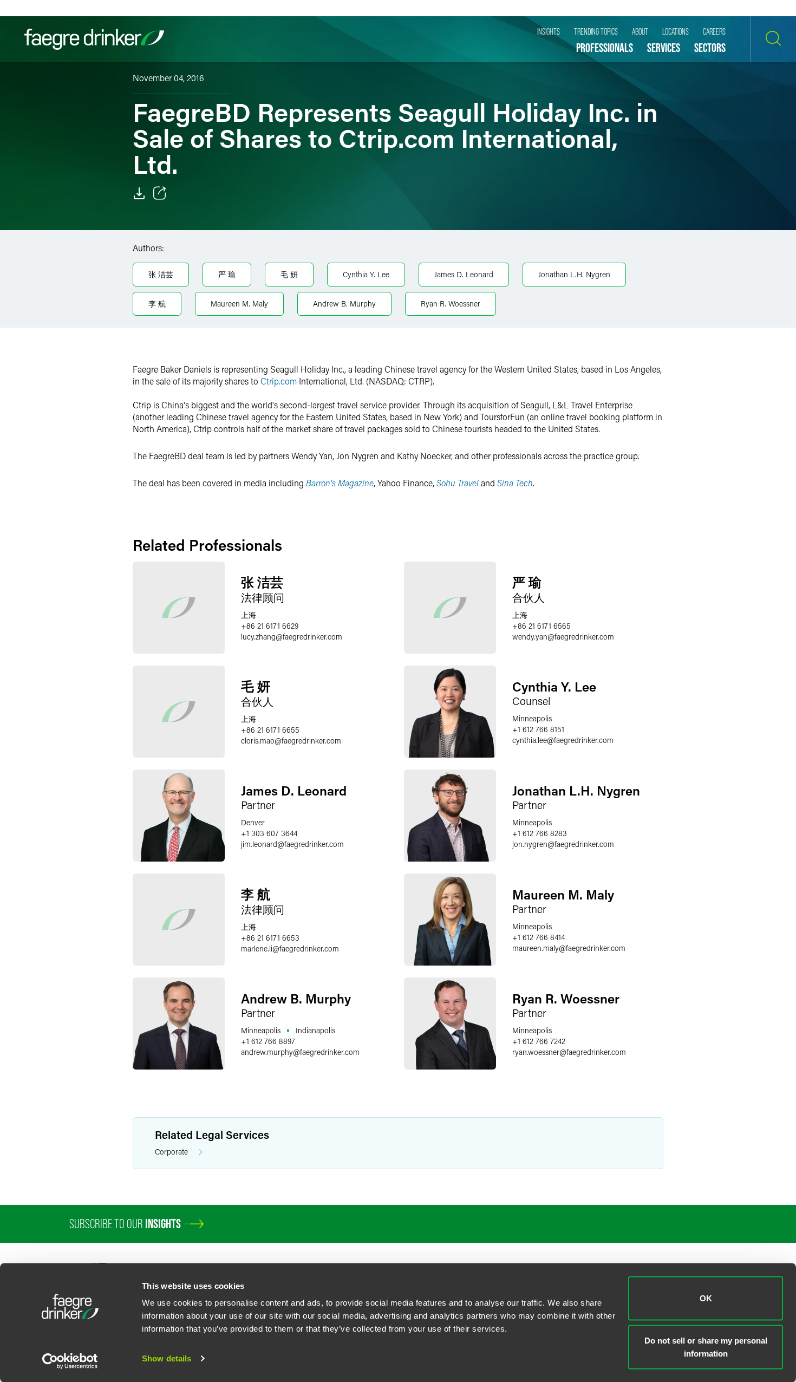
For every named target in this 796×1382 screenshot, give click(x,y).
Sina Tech (515, 482)
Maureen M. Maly (239, 303)
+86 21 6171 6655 (270, 730)
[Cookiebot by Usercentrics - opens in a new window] (70, 1361)
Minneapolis (532, 718)
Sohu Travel (457, 482)
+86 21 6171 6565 (541, 626)
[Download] (139, 193)
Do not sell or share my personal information (705, 1346)
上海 (248, 615)
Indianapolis (315, 1030)
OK (706, 1298)
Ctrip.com (278, 381)
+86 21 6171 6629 (269, 626)
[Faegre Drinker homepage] (94, 39)
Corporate (171, 1151)
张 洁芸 (160, 274)
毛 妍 (289, 274)
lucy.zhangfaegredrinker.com (291, 636)
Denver (253, 822)
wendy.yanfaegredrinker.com (563, 636)
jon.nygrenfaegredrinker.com (563, 844)
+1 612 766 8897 (268, 1041)
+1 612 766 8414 (538, 937)
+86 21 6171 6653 (270, 938)
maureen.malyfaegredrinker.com (568, 948)
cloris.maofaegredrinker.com (291, 740)
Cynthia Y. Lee (366, 274)
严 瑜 (227, 274)
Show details (166, 1358)
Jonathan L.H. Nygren (574, 274)
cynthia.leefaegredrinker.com (563, 740)
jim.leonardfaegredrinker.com (292, 844)
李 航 (157, 303)
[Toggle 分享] (159, 193)
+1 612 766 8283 (539, 833)
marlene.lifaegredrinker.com (290, 948)
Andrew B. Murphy (344, 303)
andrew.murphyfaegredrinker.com (300, 1052)
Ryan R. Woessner (450, 303)
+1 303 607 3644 (269, 833)
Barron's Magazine (340, 482)
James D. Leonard (463, 274)
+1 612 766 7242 (538, 1041)
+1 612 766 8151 (538, 729)
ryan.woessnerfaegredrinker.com (569, 1052)
